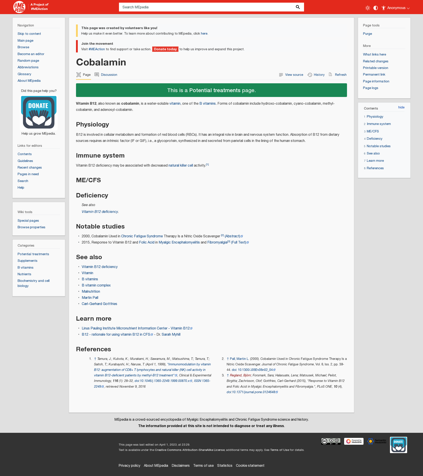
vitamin (174, 103)
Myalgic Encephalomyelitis (179, 242)
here (204, 33)
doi (137, 380)
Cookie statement (250, 466)
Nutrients (24, 274)
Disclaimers (181, 466)
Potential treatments (214, 90)
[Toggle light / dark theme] (367, 8)
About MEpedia (156, 466)
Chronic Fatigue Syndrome (142, 236)
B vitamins (207, 103)
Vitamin (87, 273)
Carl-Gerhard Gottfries (99, 304)
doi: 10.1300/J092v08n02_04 (252, 369)
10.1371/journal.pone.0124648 (253, 392)
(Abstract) (232, 236)
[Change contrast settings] (375, 8)
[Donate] (39, 110)
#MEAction (97, 49)
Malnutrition (91, 291)
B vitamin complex (96, 285)
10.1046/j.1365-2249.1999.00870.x (164, 380)
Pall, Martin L (239, 358)
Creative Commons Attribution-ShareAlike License (189, 450)
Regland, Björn (240, 375)
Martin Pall (90, 298)
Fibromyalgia (217, 242)
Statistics (224, 466)
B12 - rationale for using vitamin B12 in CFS (116, 334)
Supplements (27, 260)
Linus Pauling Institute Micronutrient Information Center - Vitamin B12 (136, 328)
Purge (367, 33)
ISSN (197, 380)
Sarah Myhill (171, 334)
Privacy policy (129, 466)
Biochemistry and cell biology (34, 283)
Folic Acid (146, 242)
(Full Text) (238, 242)
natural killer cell (181, 165)
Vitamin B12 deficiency (100, 212)
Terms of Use (279, 450)
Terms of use (203, 466)
